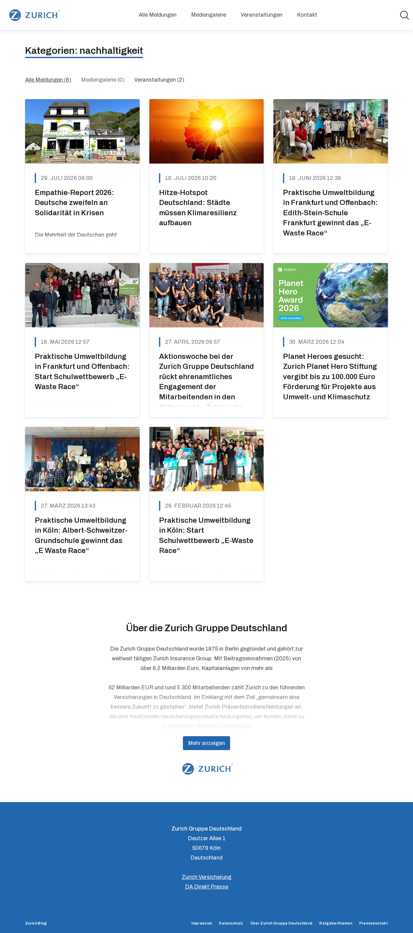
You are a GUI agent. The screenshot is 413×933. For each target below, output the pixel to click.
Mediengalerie (208, 15)
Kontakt (307, 15)
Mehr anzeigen (206, 743)
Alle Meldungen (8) (48, 80)
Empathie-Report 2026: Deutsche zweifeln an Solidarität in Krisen (74, 203)
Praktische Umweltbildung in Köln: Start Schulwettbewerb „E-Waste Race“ (206, 535)
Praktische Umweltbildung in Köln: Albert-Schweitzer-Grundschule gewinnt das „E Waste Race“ (81, 535)
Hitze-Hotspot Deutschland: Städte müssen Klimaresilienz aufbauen (198, 208)
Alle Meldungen (158, 15)
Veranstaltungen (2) (159, 80)
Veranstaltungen (261, 15)
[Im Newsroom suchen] (404, 15)
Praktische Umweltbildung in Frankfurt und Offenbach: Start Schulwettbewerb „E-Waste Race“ (82, 372)
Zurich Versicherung (206, 877)
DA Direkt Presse (206, 887)
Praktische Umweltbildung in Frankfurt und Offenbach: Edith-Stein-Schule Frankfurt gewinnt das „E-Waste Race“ (330, 213)
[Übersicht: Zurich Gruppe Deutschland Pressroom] (33, 15)
